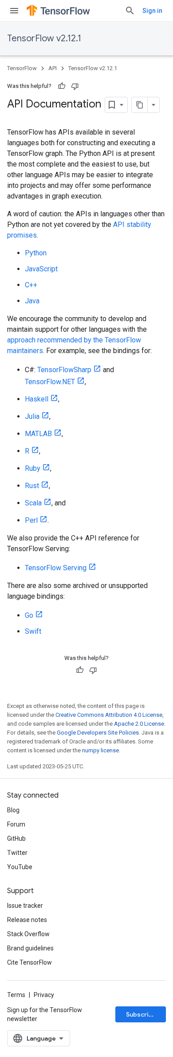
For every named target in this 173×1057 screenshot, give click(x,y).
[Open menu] (14, 10)
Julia (32, 416)
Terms (16, 994)
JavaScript (41, 269)
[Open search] (130, 10)
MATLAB (38, 433)
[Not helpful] (75, 86)
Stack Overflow (28, 934)
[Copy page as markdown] (140, 104)
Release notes (27, 919)
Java (32, 301)
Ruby (32, 468)
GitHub (16, 838)
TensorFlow (22, 68)
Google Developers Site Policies (98, 732)
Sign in (152, 10)
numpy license (100, 750)
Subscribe (141, 1014)
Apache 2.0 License (139, 723)
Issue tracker (25, 905)
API (52, 68)
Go (29, 615)
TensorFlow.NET (50, 382)
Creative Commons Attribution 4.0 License (108, 714)
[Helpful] (61, 86)
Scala (33, 503)
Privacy (44, 994)
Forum (16, 824)
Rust (32, 485)
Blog (13, 810)
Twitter (17, 852)
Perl (31, 520)
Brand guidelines (30, 948)
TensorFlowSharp (64, 370)
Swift (33, 631)
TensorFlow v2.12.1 (44, 38)
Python (36, 253)
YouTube (19, 866)
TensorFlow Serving (55, 568)
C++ (31, 285)
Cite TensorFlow (29, 962)
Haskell (36, 399)
